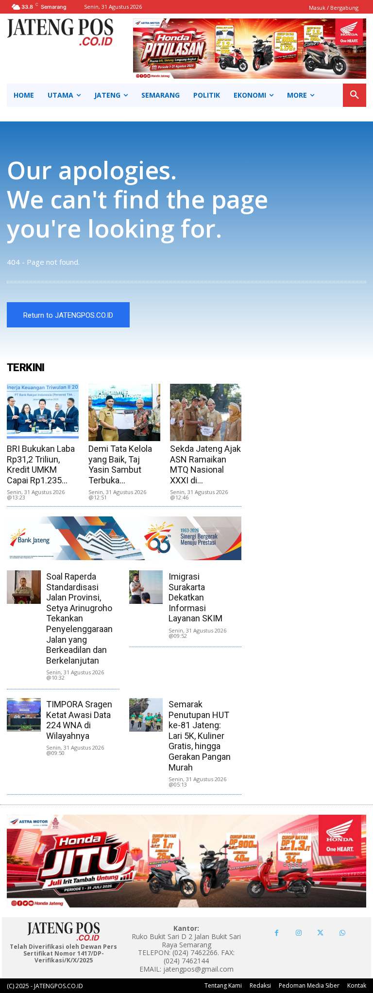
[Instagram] (298, 933)
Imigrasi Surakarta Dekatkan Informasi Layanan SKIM (195, 597)
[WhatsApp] (342, 933)
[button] (354, 95)
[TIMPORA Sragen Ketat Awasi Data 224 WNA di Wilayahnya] (23, 715)
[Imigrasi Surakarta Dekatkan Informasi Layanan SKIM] (146, 587)
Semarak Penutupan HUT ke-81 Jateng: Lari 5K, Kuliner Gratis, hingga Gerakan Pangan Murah (200, 735)
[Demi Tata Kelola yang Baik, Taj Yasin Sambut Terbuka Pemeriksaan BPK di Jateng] (124, 412)
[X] (320, 933)
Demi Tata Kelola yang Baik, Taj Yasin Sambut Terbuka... (120, 464)
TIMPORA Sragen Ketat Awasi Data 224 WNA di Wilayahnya (79, 720)
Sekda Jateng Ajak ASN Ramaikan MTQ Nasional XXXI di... (205, 464)
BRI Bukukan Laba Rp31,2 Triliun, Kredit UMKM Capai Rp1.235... (41, 464)
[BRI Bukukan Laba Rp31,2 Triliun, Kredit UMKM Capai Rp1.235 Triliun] (43, 412)
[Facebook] (276, 933)
